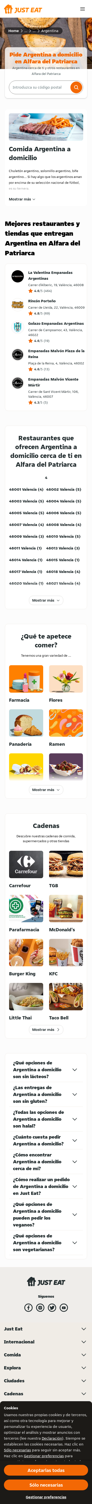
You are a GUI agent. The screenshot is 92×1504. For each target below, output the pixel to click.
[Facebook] (28, 1308)
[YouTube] (64, 1308)
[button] (76, 87)
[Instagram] (40, 1308)
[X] (52, 1308)
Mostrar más (20, 199)
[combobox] (39, 87)
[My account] (82, 8)
